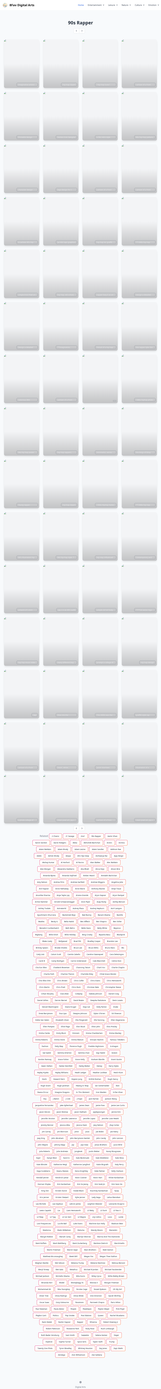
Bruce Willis (93, 948)
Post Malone (86, 1315)
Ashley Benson (119, 902)
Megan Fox (88, 1256)
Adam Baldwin (45, 849)
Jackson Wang (111, 1099)
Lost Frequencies (44, 1223)
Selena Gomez (101, 1335)
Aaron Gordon (41, 842)
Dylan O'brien (99, 1013)
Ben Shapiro (101, 921)
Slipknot (49, 1342)
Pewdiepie (87, 1309)
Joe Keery (114, 1131)
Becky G (54, 921)
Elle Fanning (99, 1020)
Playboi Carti (41, 1315)
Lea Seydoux (57, 1204)
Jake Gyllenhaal (66, 1105)
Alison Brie (115, 869)
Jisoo (87, 1131)
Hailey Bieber (84, 1066)
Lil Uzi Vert (66, 1217)
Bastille (120, 915)
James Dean (84, 1105)
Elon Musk (80, 1026)
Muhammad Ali (44, 1289)
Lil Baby (90, 1210)
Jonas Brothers (101, 1145)
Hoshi (44, 1079)
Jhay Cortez (114, 1125)
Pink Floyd (120, 1309)
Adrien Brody (53, 856)
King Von (45, 1190)
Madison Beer (117, 1223)
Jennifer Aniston (48, 1118)
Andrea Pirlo (59, 882)
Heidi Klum (118, 1072)
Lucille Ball (62, 1223)
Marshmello (119, 1243)
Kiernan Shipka (44, 1184)
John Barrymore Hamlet (80, 1138)
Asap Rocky (101, 902)
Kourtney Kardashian (99, 1190)
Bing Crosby (87, 934)
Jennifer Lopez (89, 1118)
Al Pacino (80, 862)
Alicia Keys (99, 869)
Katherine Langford (81, 1164)
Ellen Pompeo (48, 1026)
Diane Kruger (70, 1007)
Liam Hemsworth (74, 1210)
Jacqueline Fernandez (44, 1105)
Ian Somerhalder (102, 1085)
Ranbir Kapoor (64, 1322)
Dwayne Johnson (80, 1013)
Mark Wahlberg (59, 1243)
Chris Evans (95, 980)
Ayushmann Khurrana (46, 915)
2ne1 (83, 836)
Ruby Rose (90, 1328)
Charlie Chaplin (118, 967)
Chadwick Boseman (61, 967)
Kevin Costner (81, 1177)
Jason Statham (80, 1112)
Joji (73, 1145)
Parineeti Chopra (97, 1302)
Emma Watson (77, 1039)
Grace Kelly (80, 1059)
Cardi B (42, 961)
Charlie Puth (49, 974)
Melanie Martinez (97, 1263)
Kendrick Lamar (62, 1177)
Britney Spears (42, 948)
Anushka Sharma (43, 895)
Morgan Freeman (111, 1282)
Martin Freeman (54, 1250)
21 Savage (70, 836)
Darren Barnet (61, 1000)
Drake (115, 1007)
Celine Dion (116, 961)
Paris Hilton (115, 1302)
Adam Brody (63, 849)
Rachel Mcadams (117, 1315)
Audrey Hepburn (97, 908)
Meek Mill (73, 1256)
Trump (112, 1342)
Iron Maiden (101, 1092)
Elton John (96, 1026)
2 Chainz (55, 836)
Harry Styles (114, 1066)
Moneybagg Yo (77, 1282)
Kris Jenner (44, 1197)
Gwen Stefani (46, 1066)
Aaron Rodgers (60, 842)
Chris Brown (62, 980)
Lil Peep (40, 1217)
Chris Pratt (60, 987)
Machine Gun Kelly (97, 1223)
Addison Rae (115, 849)
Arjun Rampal (118, 895)
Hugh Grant (46, 1085)
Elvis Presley (112, 1026)
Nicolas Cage (81, 1289)
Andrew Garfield (77, 882)
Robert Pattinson (53, 1328)
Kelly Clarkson (117, 1171)
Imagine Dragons (62, 1092)
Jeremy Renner (47, 1125)
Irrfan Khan (118, 1092)
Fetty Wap (59, 1046)
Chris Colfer (79, 980)
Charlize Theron (67, 974)
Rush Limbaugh (107, 1328)
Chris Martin (44, 987)
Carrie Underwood (78, 961)
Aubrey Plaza (78, 908)
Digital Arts (80, 1387)
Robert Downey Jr (110, 1322)
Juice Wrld (118, 1145)
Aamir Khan (112, 836)
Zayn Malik (118, 1348)
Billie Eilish (53, 934)
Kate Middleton (102, 1158)
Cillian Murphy (47, 994)
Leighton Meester (94, 1204)
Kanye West (52, 1158)
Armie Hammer (41, 902)
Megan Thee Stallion (108, 1256)
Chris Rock (76, 987)
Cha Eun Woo (41, 967)
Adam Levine (80, 849)
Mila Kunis (80, 1276)
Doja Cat (86, 1007)
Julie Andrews (62, 1151)
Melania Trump (77, 1263)
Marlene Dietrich (101, 1243)
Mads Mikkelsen (64, 1230)
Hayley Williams (61, 1072)
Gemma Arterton (64, 1053)
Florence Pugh (76, 1046)
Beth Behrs (70, 928)
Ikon (117, 1085)
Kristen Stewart (62, 1197)
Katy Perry (119, 1164)
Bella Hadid (69, 921)
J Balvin (56, 1099)
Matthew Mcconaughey (53, 1256)
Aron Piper (85, 902)
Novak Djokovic (100, 1289)
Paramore (79, 1302)
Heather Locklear (100, 1072)
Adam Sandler (98, 849)
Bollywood (63, 941)
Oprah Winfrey (114, 1296)
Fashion (45, 1046)
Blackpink (121, 934)
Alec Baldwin (112, 862)
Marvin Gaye (72, 1250)
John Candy (101, 1138)
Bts (123, 948)
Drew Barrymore (46, 1013)
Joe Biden (100, 1131)
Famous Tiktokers (117, 1039)
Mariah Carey (65, 1236)
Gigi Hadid (100, 1053)
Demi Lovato (117, 1000)
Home (81, 5)
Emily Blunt (61, 1033)
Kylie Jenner (80, 1197)
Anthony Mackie (98, 888)
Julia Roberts (44, 1151)
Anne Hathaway (62, 888)
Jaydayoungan (99, 1112)
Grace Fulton (63, 1059)
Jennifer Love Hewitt (110, 1118)
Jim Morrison (62, 1131)
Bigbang (38, 934)
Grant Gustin (116, 1059)
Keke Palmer (99, 1171)
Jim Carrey (46, 1131)
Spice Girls (81, 1342)
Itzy (44, 1099)
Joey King (41, 1138)
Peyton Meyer (103, 1309)
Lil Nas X (116, 1210)
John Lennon (117, 1138)
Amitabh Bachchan (109, 875)
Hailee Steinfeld (65, 1066)
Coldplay (78, 994)
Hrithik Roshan (95, 1079)
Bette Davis (86, 928)
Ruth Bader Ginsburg (50, 1335)
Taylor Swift (98, 1342)
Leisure (111, 5)
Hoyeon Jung (76, 1079)
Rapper (80, 1322)
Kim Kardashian (64, 1184)
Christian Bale (93, 987)
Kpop (116, 1190)
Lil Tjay (53, 1217)
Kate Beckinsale (82, 1158)
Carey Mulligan (57, 961)
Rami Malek (47, 1322)
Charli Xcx (101, 967)
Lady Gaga (96, 1197)
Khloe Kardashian (116, 1177)
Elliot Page (65, 1026)
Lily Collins (96, 1217)
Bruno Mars (110, 948)
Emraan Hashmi (97, 1039)
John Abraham (57, 1138)
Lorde (120, 1217)
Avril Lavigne (116, 908)
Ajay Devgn (118, 856)
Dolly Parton (101, 1007)
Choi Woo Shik (45, 980)
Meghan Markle (41, 1263)
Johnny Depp (59, 1145)
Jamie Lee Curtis (118, 1105)
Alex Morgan (45, 869)
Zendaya (61, 1355)
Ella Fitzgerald (81, 1020)
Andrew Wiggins (98, 882)
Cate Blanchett (99, 961)
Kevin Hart (97, 1177)
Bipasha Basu (104, 934)
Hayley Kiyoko (43, 1072)
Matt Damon (108, 1250)
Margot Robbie (46, 1236)
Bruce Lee (78, 948)
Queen (101, 1315)
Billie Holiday (70, 934)
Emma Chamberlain (94, 1033)
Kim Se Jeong (82, 1184)
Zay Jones (103, 1348)
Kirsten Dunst (61, 1190)
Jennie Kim (116, 1112)
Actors (109, 842)
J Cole (68, 1099)
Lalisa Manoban (113, 1197)
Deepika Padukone (98, 1000)
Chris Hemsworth (114, 980)
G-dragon (114, 1046)
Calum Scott (56, 954)
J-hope (79, 1099)
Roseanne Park (73, 1328)
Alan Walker (95, 862)
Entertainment (95, 5)
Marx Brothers (90, 1250)
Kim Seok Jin (100, 1184)
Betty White (102, 928)
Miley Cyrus (96, 1276)
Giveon (114, 1053)
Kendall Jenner (42, 1177)
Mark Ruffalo (41, 1243)
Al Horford (65, 862)
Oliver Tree (43, 1296)
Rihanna (93, 1322)
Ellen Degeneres (118, 1020)
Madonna (47, 1230)
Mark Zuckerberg (80, 1243)
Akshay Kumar (48, 862)
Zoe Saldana (97, 1355)
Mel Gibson (60, 1263)
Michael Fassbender (113, 1269)
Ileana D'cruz (42, 1092)
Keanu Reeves (62, 1171)
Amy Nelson (42, 882)
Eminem (75, 1033)
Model (61, 1282)
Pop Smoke (69, 1315)
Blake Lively (47, 941)
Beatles (41, 921)
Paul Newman (41, 1309)
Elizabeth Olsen (62, 1020)
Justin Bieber (94, 1151)
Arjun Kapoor (100, 895)
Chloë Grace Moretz (108, 974)
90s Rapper (96, 836)
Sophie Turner (65, 1342)
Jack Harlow (93, 1099)
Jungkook (78, 1151)
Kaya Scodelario (43, 1171)
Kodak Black (78, 1190)
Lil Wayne (82, 1217)
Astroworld (61, 908)
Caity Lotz (40, 954)
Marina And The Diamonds (108, 1236)
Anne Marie (80, 888)
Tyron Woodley (65, 1348)
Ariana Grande (82, 895)
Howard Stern (59, 1079)
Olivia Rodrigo (61, 1296)
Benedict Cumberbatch (49, 928)
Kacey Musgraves (113, 1151)
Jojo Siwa (84, 1145)
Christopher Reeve (113, 987)
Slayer (116, 1335)
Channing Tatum (83, 967)
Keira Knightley (81, 1171)
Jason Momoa (62, 1112)
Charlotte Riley (87, 974)
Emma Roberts (41, 1039)
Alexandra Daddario (65, 869)
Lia (59, 1210)
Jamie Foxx (100, 1105)
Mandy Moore (97, 1230)
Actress (122, 842)
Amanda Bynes (49, 875)
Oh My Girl (117, 1289)
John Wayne (43, 1145)
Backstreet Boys (69, 915)
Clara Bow (64, 994)
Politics (56, 1315)
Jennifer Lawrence (69, 1118)
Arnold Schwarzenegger (64, 902)
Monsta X (94, 1282)
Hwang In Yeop (82, 1085)
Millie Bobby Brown (116, 1276)
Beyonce (117, 928)
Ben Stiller (117, 921)
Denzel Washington (50, 1007)
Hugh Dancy (113, 1079)
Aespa (68, 856)
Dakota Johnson (95, 994)
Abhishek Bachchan (92, 842)
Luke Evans (78, 1223)
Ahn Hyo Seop (83, 856)
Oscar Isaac (44, 1302)
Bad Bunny (86, 915)
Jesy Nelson (98, 1125)
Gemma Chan (84, 1053)
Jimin (77, 1131)
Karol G (66, 1158)
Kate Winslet (42, 1164)
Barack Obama (104, 915)
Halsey (99, 1066)
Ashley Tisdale (44, 908)
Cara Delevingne (117, 954)
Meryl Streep (43, 1269)
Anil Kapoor (44, 888)
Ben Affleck (85, 921)
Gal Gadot (47, 1053)
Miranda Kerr (47, 1282)
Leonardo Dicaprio (116, 1204)
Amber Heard (88, 875)
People (73, 1309)
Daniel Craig (114, 994)
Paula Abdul (59, 1309)
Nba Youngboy (63, 1289)
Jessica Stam (81, 1125)
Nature (125, 5)
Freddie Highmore (96, 1046)
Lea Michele (41, 1204)
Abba (75, 842)
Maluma (80, 1230)
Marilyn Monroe (84, 1236)
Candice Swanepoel (95, 954)
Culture (138, 5)
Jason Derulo (44, 1112)
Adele (39, 856)
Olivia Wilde (78, 1296)
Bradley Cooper (94, 941)
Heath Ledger (80, 1072)
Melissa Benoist (118, 1263)
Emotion (152, 5)
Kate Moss (119, 1158)
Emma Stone (59, 1039)
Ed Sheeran (116, 1013)
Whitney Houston (85, 1348)
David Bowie (78, 1000)
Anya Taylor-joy (63, 895)
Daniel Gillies (42, 1000)
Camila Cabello (74, 954)
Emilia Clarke (44, 1033)
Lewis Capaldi (45, 1210)
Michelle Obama (63, 1276)
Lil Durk (103, 1210)
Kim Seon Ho (117, 1184)
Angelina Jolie (117, 882)
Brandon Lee (112, 941)
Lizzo (110, 1217)
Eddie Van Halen (42, 1020)
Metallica (73, 1269)
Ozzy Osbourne (62, 1302)
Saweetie (85, 1335)
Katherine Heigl (60, 1164)
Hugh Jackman (63, 1085)
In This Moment (82, 1092)
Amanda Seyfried (69, 875)
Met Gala (59, 1269)
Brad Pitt (77, 941)
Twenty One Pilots (45, 1348)
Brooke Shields (61, 948)
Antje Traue (116, 888)
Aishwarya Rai (101, 856)
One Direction (96, 1296)
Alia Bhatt (85, 869)
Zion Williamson (78, 1355)
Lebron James (75, 1204)
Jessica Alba (65, 1125)
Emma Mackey (115, 1033)
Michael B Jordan (91, 1269)
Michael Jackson (42, 1276)
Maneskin (113, 1230)
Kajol (38, 1158)
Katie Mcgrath (102, 1164)
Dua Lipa (63, 1013)
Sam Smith (70, 1335)
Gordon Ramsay (44, 1059)
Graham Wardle (98, 1059)
